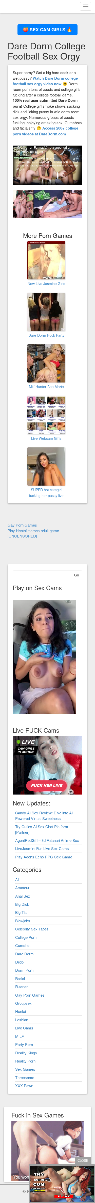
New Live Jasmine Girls (46, 283)
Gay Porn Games (30, 995)
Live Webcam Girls (46, 438)
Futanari (21, 986)
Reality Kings (26, 1052)
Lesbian (21, 1019)
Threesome (24, 1077)
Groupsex (23, 1003)
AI (17, 879)
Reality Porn (25, 1061)
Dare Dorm (24, 953)
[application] (47, 165)
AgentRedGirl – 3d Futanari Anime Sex (47, 840)
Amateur (22, 887)
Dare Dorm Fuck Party (46, 335)
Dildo (19, 962)
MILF (19, 1036)
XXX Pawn (24, 1085)
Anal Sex (22, 896)
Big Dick (22, 904)
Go (76, 574)
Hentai (20, 1011)
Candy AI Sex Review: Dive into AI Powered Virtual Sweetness (44, 815)
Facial (20, 978)
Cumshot (22, 945)
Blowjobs (22, 920)
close (83, 1160)
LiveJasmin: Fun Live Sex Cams (42, 848)
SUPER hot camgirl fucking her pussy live (46, 492)
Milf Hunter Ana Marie (46, 386)
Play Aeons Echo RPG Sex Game (43, 856)
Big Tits (21, 912)
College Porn (25, 937)
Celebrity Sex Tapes (32, 928)
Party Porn (24, 1044)
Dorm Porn (24, 970)
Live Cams (24, 1027)
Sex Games (25, 1069)
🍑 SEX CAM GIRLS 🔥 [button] (47, 29)
